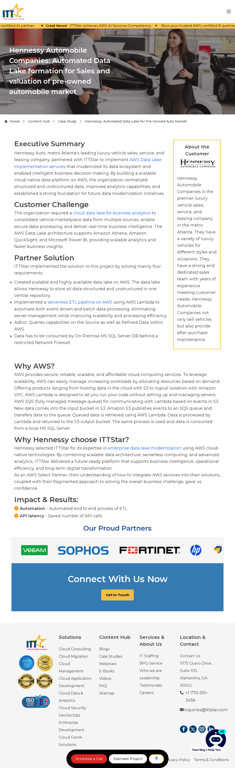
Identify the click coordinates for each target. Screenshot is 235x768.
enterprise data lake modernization (144, 448)
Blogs (104, 649)
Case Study (67, 121)
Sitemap (106, 693)
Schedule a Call (89, 759)
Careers (147, 693)
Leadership (150, 678)
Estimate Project (128, 759)
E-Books (106, 671)
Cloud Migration (73, 656)
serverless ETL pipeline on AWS (80, 302)
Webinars (107, 664)
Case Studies (110, 656)
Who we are (151, 670)
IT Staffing (149, 656)
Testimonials (151, 685)
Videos (105, 678)
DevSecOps (69, 715)
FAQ (103, 686)
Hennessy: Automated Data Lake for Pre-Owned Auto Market (136, 121)
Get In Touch (117, 595)
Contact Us (190, 656)
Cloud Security (72, 708)
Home (15, 121)
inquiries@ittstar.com (206, 709)
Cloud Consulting (75, 649)
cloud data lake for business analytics (112, 213)
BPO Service (151, 663)
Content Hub (39, 121)
